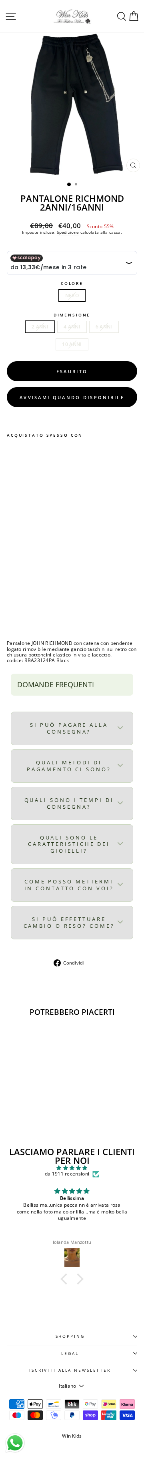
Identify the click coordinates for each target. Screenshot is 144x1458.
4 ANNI (72, 326)
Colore (72, 283)
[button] (66, 1279)
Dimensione (72, 315)
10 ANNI (72, 344)
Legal (69, 1353)
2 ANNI (40, 326)
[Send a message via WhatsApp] (15, 1443)
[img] (72, 1168)
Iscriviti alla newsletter (70, 1370)
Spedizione (68, 232)
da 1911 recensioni (67, 1174)
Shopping (70, 1336)
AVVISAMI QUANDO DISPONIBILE (72, 397)
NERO (72, 295)
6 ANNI (104, 326)
